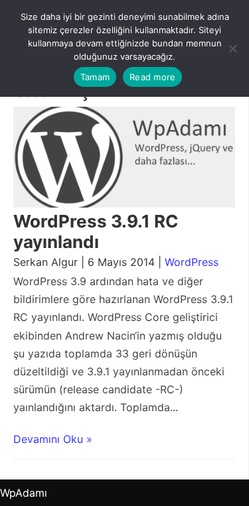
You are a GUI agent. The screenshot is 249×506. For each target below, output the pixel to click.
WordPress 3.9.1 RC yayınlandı (96, 231)
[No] (232, 48)
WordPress (191, 262)
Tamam (95, 77)
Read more (152, 77)
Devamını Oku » (52, 439)
